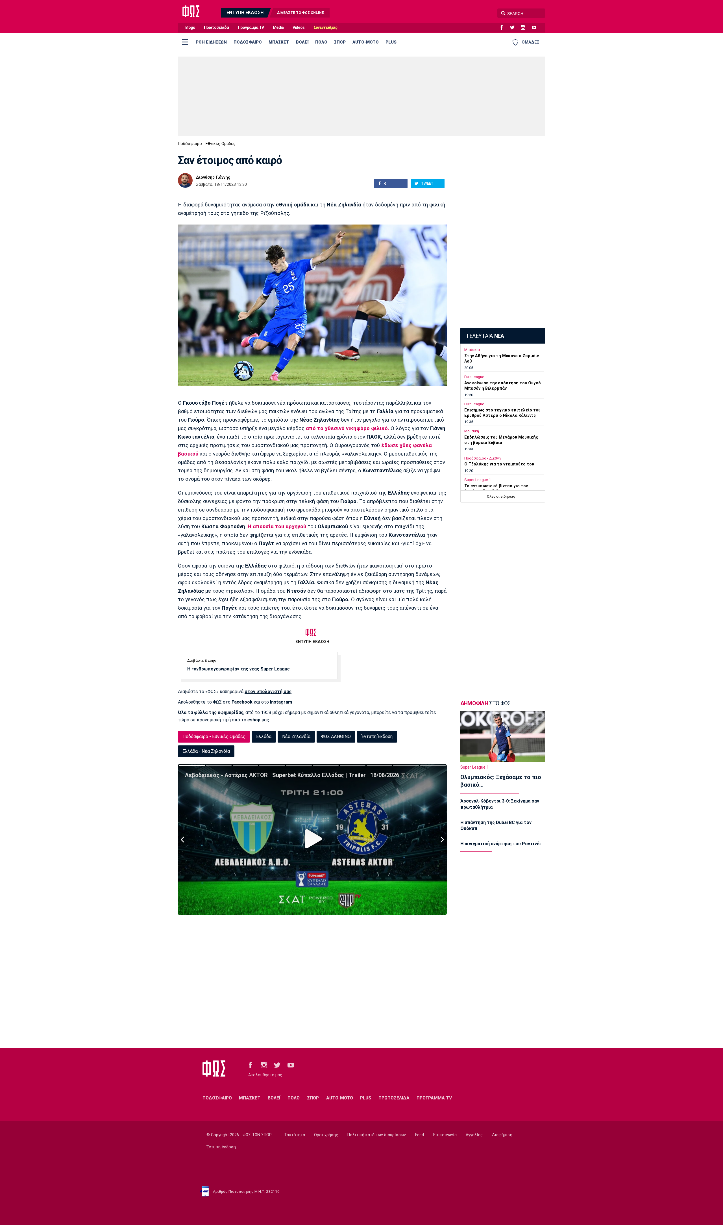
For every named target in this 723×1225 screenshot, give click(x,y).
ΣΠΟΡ (340, 42)
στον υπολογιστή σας (268, 691)
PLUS (391, 42)
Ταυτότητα (294, 1135)
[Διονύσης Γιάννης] (185, 180)
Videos (298, 27)
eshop (253, 720)
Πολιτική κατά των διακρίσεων (376, 1135)
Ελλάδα (263, 736)
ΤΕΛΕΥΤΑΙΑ (485, 336)
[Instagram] (525, 27)
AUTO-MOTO (365, 42)
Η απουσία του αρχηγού (276, 526)
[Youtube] (536, 27)
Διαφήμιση (502, 1135)
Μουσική (471, 431)
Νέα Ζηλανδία (296, 736)
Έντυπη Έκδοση (377, 736)
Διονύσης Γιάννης (213, 178)
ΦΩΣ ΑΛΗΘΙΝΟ (336, 736)
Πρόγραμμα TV (251, 27)
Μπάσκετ (472, 350)
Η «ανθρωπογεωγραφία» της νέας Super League (238, 669)
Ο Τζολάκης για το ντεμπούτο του (499, 464)
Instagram (281, 702)
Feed (419, 1135)
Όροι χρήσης (326, 1135)
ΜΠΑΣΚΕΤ (279, 42)
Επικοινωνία (445, 1135)
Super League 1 (477, 480)
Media (278, 27)
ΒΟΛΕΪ (302, 42)
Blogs (190, 27)
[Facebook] (503, 27)
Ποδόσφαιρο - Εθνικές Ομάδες (207, 143)
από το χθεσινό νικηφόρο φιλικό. (347, 428)
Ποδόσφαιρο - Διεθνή (482, 458)
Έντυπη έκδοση (221, 1147)
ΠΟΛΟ (321, 42)
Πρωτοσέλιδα (216, 27)
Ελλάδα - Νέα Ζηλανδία (206, 751)
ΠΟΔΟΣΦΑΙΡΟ (248, 42)
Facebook (242, 702)
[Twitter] (514, 27)
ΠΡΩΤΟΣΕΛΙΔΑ (394, 1098)
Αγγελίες (474, 1135)
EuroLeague (474, 377)
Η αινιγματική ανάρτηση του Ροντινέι (500, 843)
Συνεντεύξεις (325, 27)
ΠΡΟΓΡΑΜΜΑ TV (434, 1098)
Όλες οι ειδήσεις (501, 496)
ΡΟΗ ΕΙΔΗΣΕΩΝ (211, 42)
